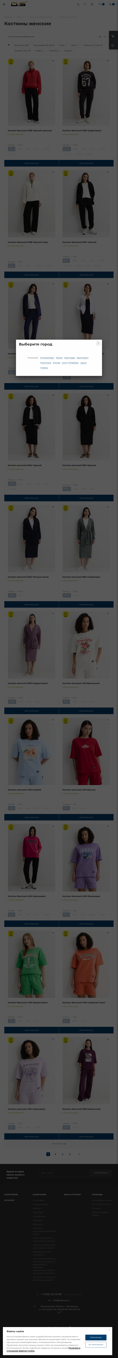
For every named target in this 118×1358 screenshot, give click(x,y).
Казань (59, 358)
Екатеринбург (47, 358)
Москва (56, 363)
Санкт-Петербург (70, 363)
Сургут (83, 363)
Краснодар (69, 358)
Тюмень (44, 368)
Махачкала (45, 363)
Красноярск (82, 358)
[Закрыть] (98, 343)
